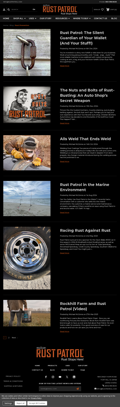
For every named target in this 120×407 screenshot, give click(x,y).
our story (82, 365)
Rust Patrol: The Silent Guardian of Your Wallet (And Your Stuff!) (83, 37)
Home (6, 18)
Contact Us (100, 18)
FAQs (83, 370)
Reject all (20, 403)
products (52, 365)
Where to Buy (80, 18)
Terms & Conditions (13, 381)
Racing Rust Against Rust (85, 230)
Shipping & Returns (13, 386)
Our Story (45, 18)
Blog (114, 18)
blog (52, 370)
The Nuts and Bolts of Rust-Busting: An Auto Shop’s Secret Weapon (87, 95)
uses (68, 365)
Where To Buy (67, 370)
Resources (62, 18)
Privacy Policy (13, 376)
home (37, 365)
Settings (8, 403)
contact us (37, 370)
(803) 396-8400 (111, 386)
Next (14, 338)
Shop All (18, 18)
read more (64, 66)
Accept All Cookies (37, 403)
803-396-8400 (111, 2)
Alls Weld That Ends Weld (85, 139)
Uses (31, 18)
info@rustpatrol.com (107, 389)
